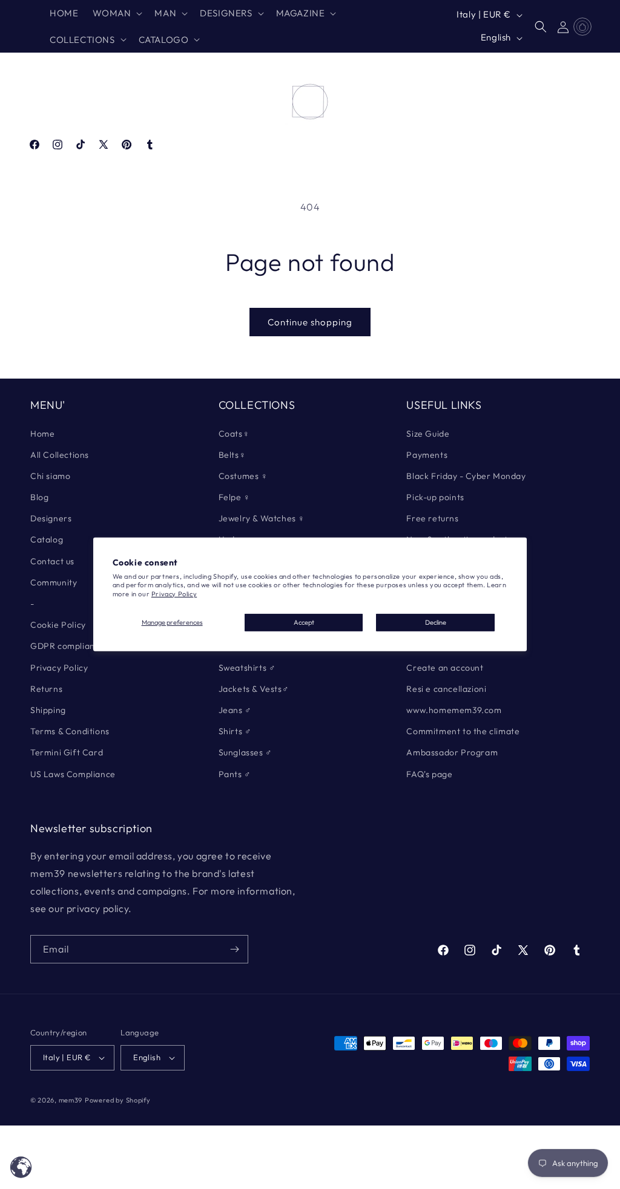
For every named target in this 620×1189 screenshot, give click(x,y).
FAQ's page (429, 774)
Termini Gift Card (66, 752)
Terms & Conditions (70, 731)
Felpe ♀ (235, 497)
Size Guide (427, 433)
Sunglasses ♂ (245, 752)
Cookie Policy (58, 624)
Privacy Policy (174, 594)
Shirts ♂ (235, 731)
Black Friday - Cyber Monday (466, 476)
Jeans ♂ (235, 710)
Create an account (444, 667)
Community (53, 582)
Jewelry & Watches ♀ (262, 518)
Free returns (432, 518)
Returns (46, 688)
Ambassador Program (452, 752)
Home (42, 433)
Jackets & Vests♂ (254, 688)
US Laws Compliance (73, 774)
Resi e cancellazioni (446, 688)
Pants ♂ (235, 774)
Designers (50, 518)
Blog (39, 497)
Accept (304, 622)
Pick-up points (435, 497)
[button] (116, 13)
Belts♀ (232, 454)
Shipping (48, 710)
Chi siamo (50, 476)
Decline (435, 622)
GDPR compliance (67, 645)
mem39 (71, 1100)
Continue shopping (310, 322)
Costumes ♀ (243, 476)
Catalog (46, 539)
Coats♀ (234, 433)
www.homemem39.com (453, 710)
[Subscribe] (234, 949)
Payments (426, 454)
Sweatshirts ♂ (247, 667)
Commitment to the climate (462, 731)
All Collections (59, 454)
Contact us (52, 561)
